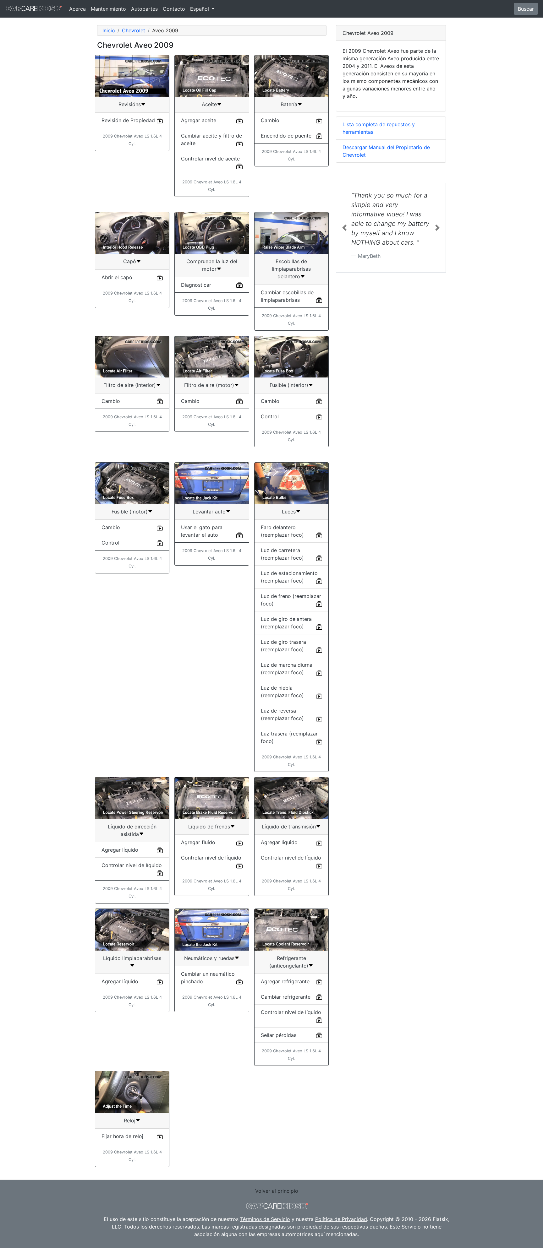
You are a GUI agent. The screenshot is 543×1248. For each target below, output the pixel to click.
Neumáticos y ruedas (209, 958)
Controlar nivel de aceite (210, 158)
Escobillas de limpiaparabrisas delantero (291, 268)
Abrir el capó (116, 277)
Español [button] (200, 9)
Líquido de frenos (209, 826)
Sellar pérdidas (278, 1035)
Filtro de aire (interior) (129, 385)
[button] (344, 227)
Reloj (129, 1120)
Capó (129, 261)
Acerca (77, 9)
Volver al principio (276, 1191)
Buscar (526, 9)
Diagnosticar (196, 285)
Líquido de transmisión (289, 826)
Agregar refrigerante (285, 981)
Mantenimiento (108, 9)
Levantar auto (209, 511)
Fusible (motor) (130, 511)
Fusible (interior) (289, 385)
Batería (289, 104)
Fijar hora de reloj (122, 1136)
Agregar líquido (119, 850)
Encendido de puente (286, 136)
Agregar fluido (198, 842)
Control (270, 416)
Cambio (270, 120)
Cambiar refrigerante (285, 997)
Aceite (209, 104)
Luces (289, 511)
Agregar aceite (198, 120)
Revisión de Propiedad (128, 120)
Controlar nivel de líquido (131, 865)
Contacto (174, 9)
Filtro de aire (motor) (209, 385)
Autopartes (144, 9)
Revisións (129, 104)
